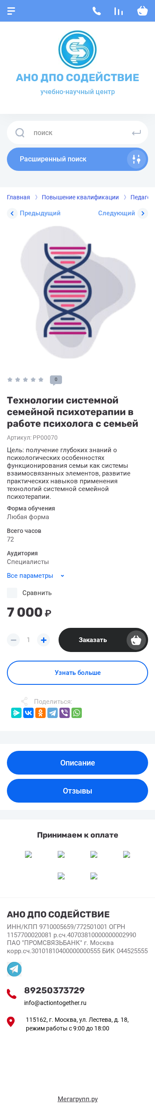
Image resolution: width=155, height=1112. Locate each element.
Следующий (116, 213)
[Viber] (64, 713)
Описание (77, 762)
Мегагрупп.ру (78, 1099)
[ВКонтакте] (28, 713)
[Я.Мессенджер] (16, 713)
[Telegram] (52, 713)
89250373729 (54, 990)
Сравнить (37, 593)
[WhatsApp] (76, 713)
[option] (77, 296)
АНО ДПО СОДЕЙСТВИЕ (77, 78)
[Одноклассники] (40, 713)
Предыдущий (40, 213)
